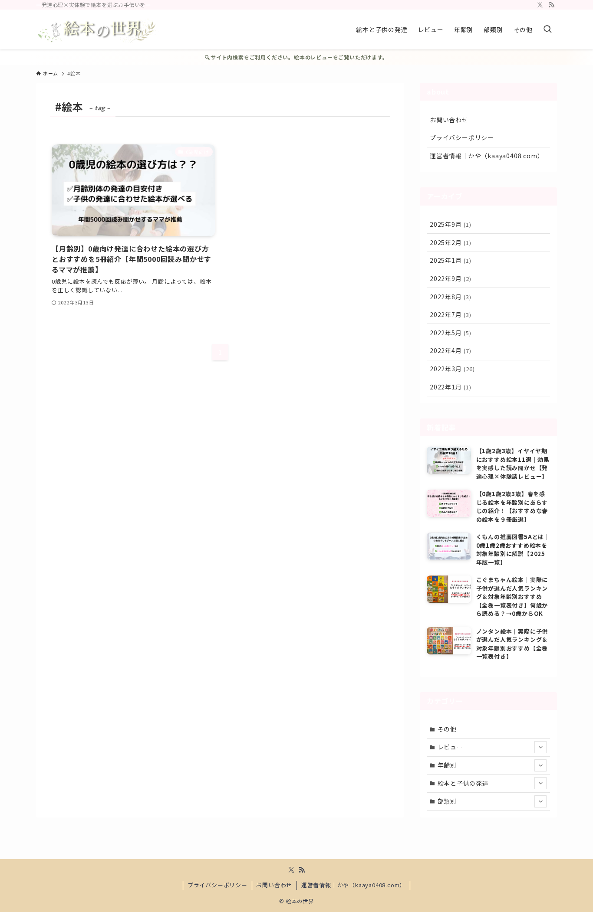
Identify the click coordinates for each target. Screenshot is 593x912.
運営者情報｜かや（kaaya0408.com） (487, 155)
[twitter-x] (540, 5)
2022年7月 (450, 314)
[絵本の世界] (98, 29)
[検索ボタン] (547, 29)
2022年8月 (450, 296)
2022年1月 (450, 386)
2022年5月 (450, 332)
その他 (447, 729)
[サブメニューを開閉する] (540, 747)
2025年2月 (450, 242)
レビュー (450, 746)
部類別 (447, 801)
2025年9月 (450, 224)
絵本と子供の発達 (463, 783)
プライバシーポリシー (462, 137)
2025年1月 (450, 260)
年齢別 (447, 765)
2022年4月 (450, 350)
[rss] (551, 5)
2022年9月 (450, 278)
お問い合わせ (449, 119)
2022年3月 (452, 368)
